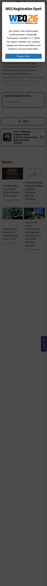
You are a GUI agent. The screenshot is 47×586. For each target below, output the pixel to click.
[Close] (40, 7)
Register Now (23, 56)
